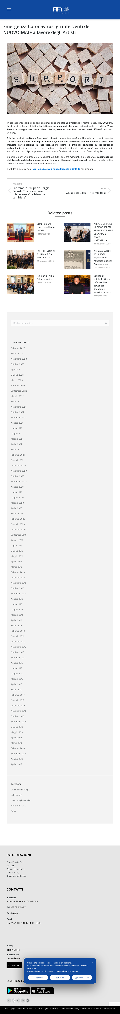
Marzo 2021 (16, 449)
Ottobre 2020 (17, 476)
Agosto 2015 (17, 759)
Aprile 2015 (16, 764)
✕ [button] (92, 962)
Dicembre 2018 (18, 577)
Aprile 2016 (16, 737)
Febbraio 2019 (18, 572)
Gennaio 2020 (18, 524)
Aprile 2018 (16, 620)
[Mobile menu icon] (9, 10)
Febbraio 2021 (18, 455)
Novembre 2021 (18, 407)
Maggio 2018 (17, 615)
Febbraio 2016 (18, 748)
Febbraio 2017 (18, 695)
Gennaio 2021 (17, 460)
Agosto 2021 (17, 423)
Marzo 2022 (17, 401)
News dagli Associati (21, 800)
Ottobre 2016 (17, 716)
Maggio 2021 (17, 439)
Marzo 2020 (17, 513)
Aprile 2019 (16, 561)
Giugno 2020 (17, 497)
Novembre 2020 (19, 471)
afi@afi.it (16, 913)
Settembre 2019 (19, 535)
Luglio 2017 (16, 668)
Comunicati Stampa (20, 789)
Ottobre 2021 (17, 412)
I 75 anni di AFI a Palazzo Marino (45, 277)
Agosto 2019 (17, 540)
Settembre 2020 (19, 481)
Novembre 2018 (18, 583)
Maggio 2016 (17, 732)
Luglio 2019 (16, 545)
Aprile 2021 (16, 444)
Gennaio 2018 (17, 636)
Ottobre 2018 (17, 588)
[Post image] (20, 232)
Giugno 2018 (17, 609)
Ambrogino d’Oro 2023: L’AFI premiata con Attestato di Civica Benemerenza (103, 257)
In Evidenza (16, 795)
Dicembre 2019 (18, 529)
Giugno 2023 (17, 375)
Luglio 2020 (16, 492)
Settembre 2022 (19, 391)
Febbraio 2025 (18, 348)
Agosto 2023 (17, 369)
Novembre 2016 (18, 711)
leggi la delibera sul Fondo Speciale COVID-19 (56, 169)
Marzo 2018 (16, 625)
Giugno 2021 (17, 433)
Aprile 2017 (16, 684)
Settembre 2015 (19, 753)
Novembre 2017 (18, 647)
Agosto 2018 (17, 599)
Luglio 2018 (16, 604)
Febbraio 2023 (18, 385)
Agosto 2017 (17, 663)
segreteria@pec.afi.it (16, 958)
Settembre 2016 (19, 721)
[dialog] (60, 971)
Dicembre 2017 (18, 641)
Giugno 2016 (17, 727)
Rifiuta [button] (61, 978)
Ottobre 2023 (17, 364)
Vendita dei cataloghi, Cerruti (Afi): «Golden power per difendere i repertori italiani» (102, 284)
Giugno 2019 (17, 551)
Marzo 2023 (17, 380)
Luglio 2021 (16, 428)
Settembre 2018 (19, 593)
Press (13, 811)
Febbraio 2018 (18, 631)
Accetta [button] (39, 978)
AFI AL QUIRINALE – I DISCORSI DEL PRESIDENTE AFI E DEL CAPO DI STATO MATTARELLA (103, 232)
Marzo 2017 (16, 689)
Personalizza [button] (83, 978)
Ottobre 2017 (17, 652)
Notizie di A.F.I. (18, 805)
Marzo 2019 (16, 567)
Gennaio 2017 (17, 700)
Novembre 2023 (19, 359)
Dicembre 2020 (18, 465)
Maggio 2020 (17, 503)
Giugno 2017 (17, 673)
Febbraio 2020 (18, 519)
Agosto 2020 (17, 487)
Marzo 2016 (16, 743)
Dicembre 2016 (18, 705)
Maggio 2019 (17, 556)
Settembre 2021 (19, 417)
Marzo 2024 (17, 353)
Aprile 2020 (16, 508)
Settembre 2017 (18, 657)
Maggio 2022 (17, 396)
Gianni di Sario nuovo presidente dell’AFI (46, 227)
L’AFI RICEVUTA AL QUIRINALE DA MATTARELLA (46, 254)
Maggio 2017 (17, 679)
